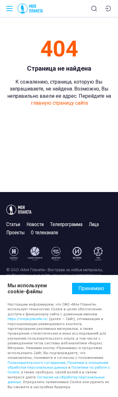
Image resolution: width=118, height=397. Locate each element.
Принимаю (91, 288)
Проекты (15, 233)
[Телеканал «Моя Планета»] (30, 8)
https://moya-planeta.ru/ (28, 319)
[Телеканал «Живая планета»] (34, 253)
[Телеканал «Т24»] (98, 253)
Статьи (13, 224)
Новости (35, 224)
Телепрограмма (66, 224)
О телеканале (44, 233)
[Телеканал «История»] (77, 253)
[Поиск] (94, 8)
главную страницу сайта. (60, 103)
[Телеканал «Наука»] (13, 253)
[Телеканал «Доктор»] (56, 253)
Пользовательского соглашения (36, 363)
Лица (94, 224)
